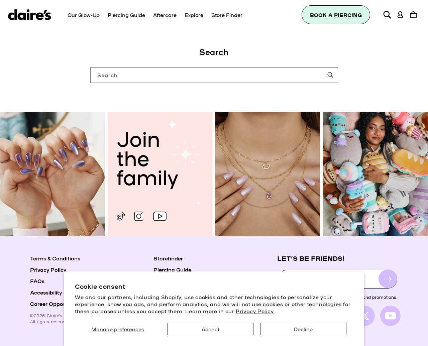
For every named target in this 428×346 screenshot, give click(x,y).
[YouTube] (160, 216)
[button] (387, 15)
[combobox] (214, 75)
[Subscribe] (388, 279)
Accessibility (46, 292)
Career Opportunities (57, 303)
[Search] (330, 75)
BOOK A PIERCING (336, 14)
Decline (303, 329)
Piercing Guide (172, 269)
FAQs (37, 280)
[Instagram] (138, 216)
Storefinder (168, 258)
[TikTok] (121, 216)
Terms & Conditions (55, 258)
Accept (210, 329)
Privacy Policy (255, 311)
